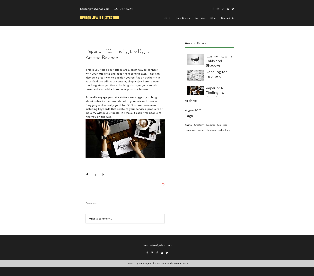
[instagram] (218, 9)
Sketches (222, 125)
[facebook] (213, 9)
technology (224, 130)
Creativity (199, 125)
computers (190, 130)
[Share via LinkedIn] (103, 174)
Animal (188, 125)
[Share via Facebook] (87, 174)
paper (201, 130)
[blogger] (227, 9)
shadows (211, 130)
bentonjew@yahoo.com (94, 8)
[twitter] (232, 9)
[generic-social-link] (223, 9)
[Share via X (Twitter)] (95, 174)
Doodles (210, 125)
